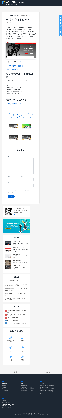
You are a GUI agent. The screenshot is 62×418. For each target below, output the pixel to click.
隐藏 (19, 62)
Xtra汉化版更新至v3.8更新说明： (15, 66)
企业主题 (16, 15)
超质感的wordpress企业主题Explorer (49, 388)
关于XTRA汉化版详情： (13, 69)
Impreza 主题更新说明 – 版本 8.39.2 (13, 281)
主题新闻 (11, 15)
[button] (59, 3)
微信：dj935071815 (6, 405)
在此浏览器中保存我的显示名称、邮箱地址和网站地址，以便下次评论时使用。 (20, 191)
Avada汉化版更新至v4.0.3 (13, 320)
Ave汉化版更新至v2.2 (49, 372)
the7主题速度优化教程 (12, 317)
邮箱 (22, 176)
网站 (9, 182)
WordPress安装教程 (26, 385)
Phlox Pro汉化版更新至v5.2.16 (14, 372)
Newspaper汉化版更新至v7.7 (47, 390)
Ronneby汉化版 (17, 260)
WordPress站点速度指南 (27, 390)
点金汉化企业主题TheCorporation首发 (16, 323)
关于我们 (4, 387)
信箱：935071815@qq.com (8, 404)
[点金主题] (10, 3)
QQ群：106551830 (6, 407)
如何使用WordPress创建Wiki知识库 (16, 315)
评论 (9, 156)
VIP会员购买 (5, 390)
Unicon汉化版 (16, 254)
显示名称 (10, 176)
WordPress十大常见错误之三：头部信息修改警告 (17, 311)
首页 (7, 15)
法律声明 (4, 385)
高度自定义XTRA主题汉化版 (13, 103)
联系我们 (4, 388)
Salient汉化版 (16, 241)
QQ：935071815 (6, 402)
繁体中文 (21, 3)
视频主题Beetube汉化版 (19, 247)
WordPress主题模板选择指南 (28, 387)
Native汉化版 (16, 265)
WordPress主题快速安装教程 (28, 388)
